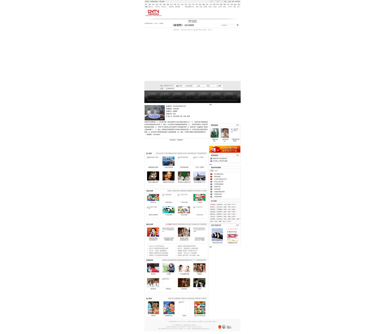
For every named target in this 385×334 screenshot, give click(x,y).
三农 (210, 4)
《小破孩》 (200, 202)
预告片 (200, 191)
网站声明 (194, 321)
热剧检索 (171, 260)
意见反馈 (189, 86)
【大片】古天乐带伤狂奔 (156, 246)
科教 (175, 4)
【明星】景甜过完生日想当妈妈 (158, 253)
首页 (146, 4)
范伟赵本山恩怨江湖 (184, 182)
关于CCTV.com (181, 321)
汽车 (196, 4)
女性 (229, 214)
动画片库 (171, 298)
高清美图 (180, 224)
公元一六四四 (199, 167)
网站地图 (162, 1)
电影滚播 (204, 224)
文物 (216, 221)
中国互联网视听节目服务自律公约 (200, 328)
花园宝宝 (153, 315)
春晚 (164, 4)
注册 (229, 1)
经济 (153, 4)
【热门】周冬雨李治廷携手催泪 (158, 248)
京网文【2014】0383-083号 (195, 327)
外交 (233, 214)
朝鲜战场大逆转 (153, 167)
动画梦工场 (184, 298)
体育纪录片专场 (195, 153)
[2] (164, 85)
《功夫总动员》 (169, 214)
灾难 (229, 207)
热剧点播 (177, 260)
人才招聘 (188, 321)
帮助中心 (214, 321)
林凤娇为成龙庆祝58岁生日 (184, 239)
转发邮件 (180, 140)
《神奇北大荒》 (214, 140)
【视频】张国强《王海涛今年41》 (187, 250)
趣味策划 (188, 260)
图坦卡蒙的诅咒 (153, 182)
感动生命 (153, 289)
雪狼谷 (200, 274)
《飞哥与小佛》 (184, 202)
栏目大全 (157, 6)
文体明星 (212, 219)
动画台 (169, 191)
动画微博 (177, 298)
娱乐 (233, 207)
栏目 (238, 6)
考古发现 (219, 204)
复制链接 (172, 140)
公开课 (220, 6)
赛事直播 (177, 6)
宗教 (233, 211)
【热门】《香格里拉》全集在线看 (187, 248)
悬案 (233, 209)
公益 (189, 4)
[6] (167, 85)
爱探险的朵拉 (169, 315)
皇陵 (229, 219)
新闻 (150, 4)
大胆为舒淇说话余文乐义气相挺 (200, 239)
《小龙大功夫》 (199, 214)
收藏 (219, 86)
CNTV (210, 30)
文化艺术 (212, 216)
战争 (233, 216)
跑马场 (153, 274)
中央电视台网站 (172, 321)
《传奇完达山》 (224, 140)
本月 (216, 171)
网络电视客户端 (189, 6)
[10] (170, 85)
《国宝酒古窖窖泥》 (235, 140)
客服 (233, 1)
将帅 (229, 204)
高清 (197, 6)
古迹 (238, 219)
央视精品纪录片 (233, 243)
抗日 (225, 214)
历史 (205, 153)
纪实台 (156, 23)
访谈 (231, 4)
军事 (202, 153)
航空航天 (219, 214)
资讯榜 (204, 191)
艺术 (186, 4)
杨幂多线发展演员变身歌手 (153, 239)
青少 (178, 4)
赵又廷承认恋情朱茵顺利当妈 (169, 239)
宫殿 (225, 209)
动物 (229, 216)
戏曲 (168, 4)
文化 (182, 4)
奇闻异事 (219, 211)
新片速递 (192, 224)
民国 (225, 211)
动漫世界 (204, 298)
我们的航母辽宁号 (199, 182)
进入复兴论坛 (198, 30)
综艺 (160, 4)
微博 (221, 4)
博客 (224, 4)
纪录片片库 (163, 153)
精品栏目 (198, 224)
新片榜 (195, 191)
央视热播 (183, 191)
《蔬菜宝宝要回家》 (153, 214)
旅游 (200, 4)
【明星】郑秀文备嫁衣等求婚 (186, 246)
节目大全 (163, 6)
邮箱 (235, 4)
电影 (201, 6)
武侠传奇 (219, 216)
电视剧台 (165, 260)
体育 (157, 4)
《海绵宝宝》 (153, 202)
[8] (169, 85)
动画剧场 (197, 298)
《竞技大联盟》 (184, 214)
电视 (146, 6)
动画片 (215, 6)
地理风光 (212, 209)
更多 (237, 125)
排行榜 (180, 86)
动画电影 (189, 191)
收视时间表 (175, 191)
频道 (235, 6)
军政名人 (212, 207)
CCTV (230, 6)
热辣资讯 (186, 224)
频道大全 (150, 6)
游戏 (239, 4)
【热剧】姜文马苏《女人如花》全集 (188, 255)
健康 (203, 4)
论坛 (228, 4)
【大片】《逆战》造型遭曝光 (157, 250)
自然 (225, 207)
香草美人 (169, 289)
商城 (214, 4)
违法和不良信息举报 (171, 327)
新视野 (161, 23)
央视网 (147, 1)
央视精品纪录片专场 (174, 153)
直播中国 (171, 6)
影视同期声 (203, 260)
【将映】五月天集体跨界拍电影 (158, 255)
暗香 (199, 289)
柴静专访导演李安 (168, 182)
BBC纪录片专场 (185, 153)
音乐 (171, 4)
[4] (166, 85)
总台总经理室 (207, 321)
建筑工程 (212, 214)
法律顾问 (200, 321)
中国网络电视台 (154, 1)
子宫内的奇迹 (184, 167)
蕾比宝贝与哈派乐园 (199, 315)
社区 (217, 4)
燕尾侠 (184, 315)
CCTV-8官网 (195, 260)
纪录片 (210, 6)
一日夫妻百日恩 (184, 274)
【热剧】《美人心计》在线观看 (187, 253)
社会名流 (219, 219)
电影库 (175, 224)
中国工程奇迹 (169, 167)
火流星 (169, 274)
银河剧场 (191, 298)
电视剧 (205, 6)
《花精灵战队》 (169, 202)
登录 (225, 1)
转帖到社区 (171, 88)
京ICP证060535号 (182, 327)
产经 (193, 4)
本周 (211, 171)
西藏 (220, 221)
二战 (225, 204)
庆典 (211, 221)
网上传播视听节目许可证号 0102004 (168, 328)
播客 (224, 6)
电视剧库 (182, 260)
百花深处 (184, 289)
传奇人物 (219, 207)
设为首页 (237, 1)
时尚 (207, 4)
